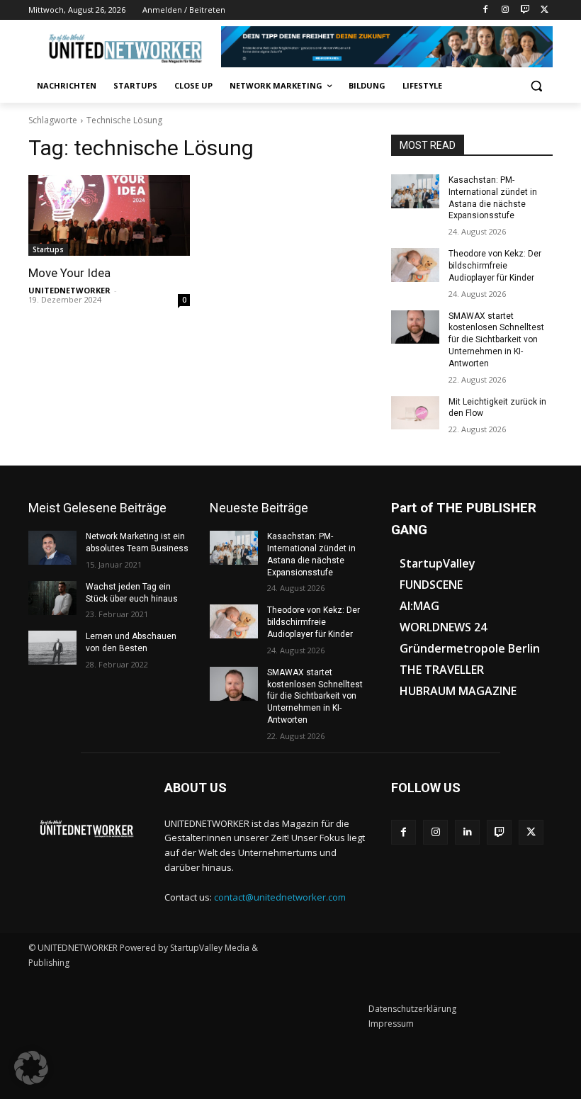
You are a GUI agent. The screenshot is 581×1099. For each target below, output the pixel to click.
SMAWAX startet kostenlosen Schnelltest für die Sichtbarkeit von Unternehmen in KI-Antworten (496, 339)
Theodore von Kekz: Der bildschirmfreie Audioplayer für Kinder (495, 266)
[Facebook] (486, 10)
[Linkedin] (467, 832)
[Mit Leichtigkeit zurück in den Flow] (415, 413)
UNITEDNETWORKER (69, 290)
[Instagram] (505, 10)
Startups (48, 249)
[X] (544, 10)
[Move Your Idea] (109, 215)
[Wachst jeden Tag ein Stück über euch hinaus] (52, 598)
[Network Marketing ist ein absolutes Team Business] (52, 548)
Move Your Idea (69, 273)
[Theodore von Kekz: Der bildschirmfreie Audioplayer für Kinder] (415, 265)
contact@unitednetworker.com (280, 897)
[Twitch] (525, 10)
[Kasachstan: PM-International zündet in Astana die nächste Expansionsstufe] (415, 191)
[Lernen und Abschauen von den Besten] (52, 648)
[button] (536, 86)
